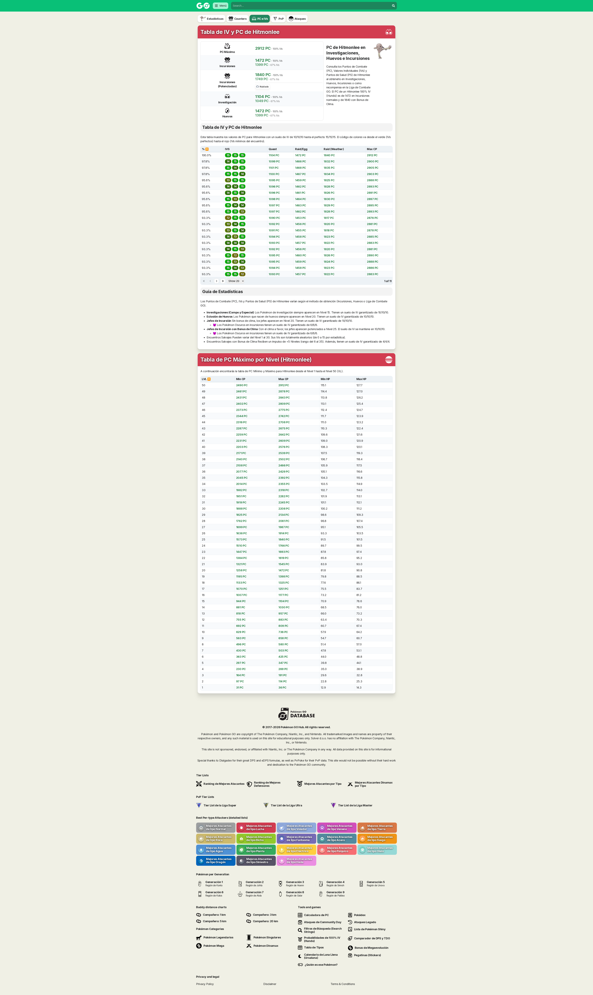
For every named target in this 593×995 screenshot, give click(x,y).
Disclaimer (269, 984)
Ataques (300, 18)
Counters (240, 18)
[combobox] (310, 5)
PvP (281, 18)
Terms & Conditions (343, 984)
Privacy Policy (205, 984)
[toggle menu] (393, 5)
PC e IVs (262, 18)
